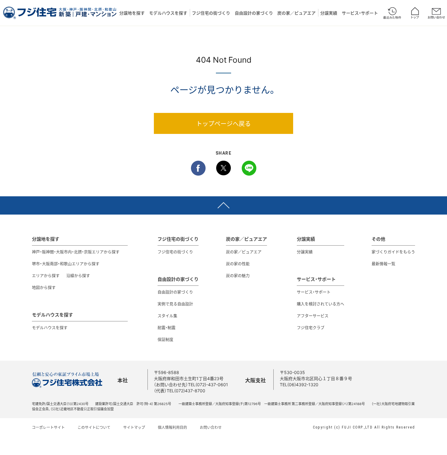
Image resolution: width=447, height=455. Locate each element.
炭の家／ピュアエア (296, 13)
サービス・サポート (360, 13)
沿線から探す (78, 275)
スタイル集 (167, 315)
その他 (378, 239)
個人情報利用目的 (172, 427)
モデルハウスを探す (168, 13)
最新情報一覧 (383, 263)
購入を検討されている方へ (320, 303)
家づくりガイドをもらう (393, 251)
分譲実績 (328, 13)
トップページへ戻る (223, 123)
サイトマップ (134, 427)
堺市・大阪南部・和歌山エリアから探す (65, 263)
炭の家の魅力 (238, 275)
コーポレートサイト (48, 427)
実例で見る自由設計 (175, 303)
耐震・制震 (166, 327)
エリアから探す (46, 275)
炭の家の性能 (238, 263)
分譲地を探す (132, 13)
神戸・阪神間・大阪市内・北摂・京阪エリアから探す (76, 251)
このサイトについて (94, 427)
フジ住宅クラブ (310, 327)
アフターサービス (312, 315)
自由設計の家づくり (254, 13)
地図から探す (44, 287)
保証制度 (165, 339)
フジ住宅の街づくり (211, 13)
